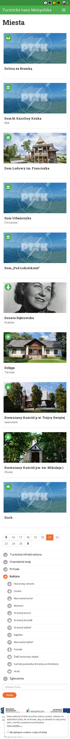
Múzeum (18, 605)
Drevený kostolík (22, 620)
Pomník (17, 649)
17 (20, 537)
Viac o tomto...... (14, 725)
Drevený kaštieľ (22, 627)
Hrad (16, 671)
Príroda (14, 569)
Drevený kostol (22, 613)
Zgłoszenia (16, 678)
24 (13, 543)
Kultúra (14, 576)
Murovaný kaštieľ (23, 642)
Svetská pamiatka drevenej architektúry (35, 664)
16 (13, 537)
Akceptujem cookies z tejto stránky (28, 732)
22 (57, 537)
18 (27, 537)
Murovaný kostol (23, 598)
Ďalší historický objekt (26, 656)
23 (6, 543)
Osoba (17, 591)
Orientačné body (20, 562)
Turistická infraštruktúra (25, 554)
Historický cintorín (23, 583)
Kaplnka (18, 634)
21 (49, 537)
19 (35, 537)
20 (42, 537)
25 (20, 543)
